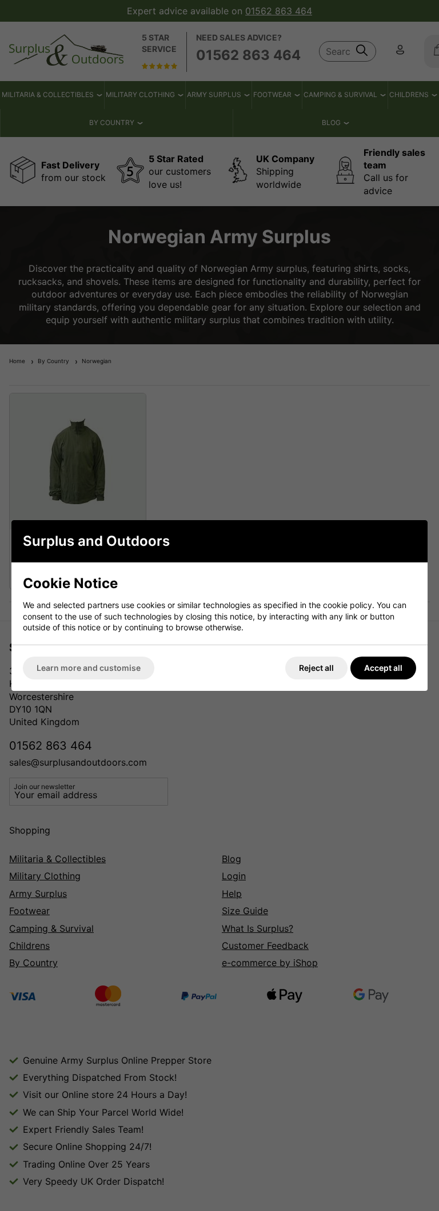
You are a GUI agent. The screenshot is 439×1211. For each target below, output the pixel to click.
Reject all (316, 668)
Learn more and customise (89, 668)
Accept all (383, 668)
